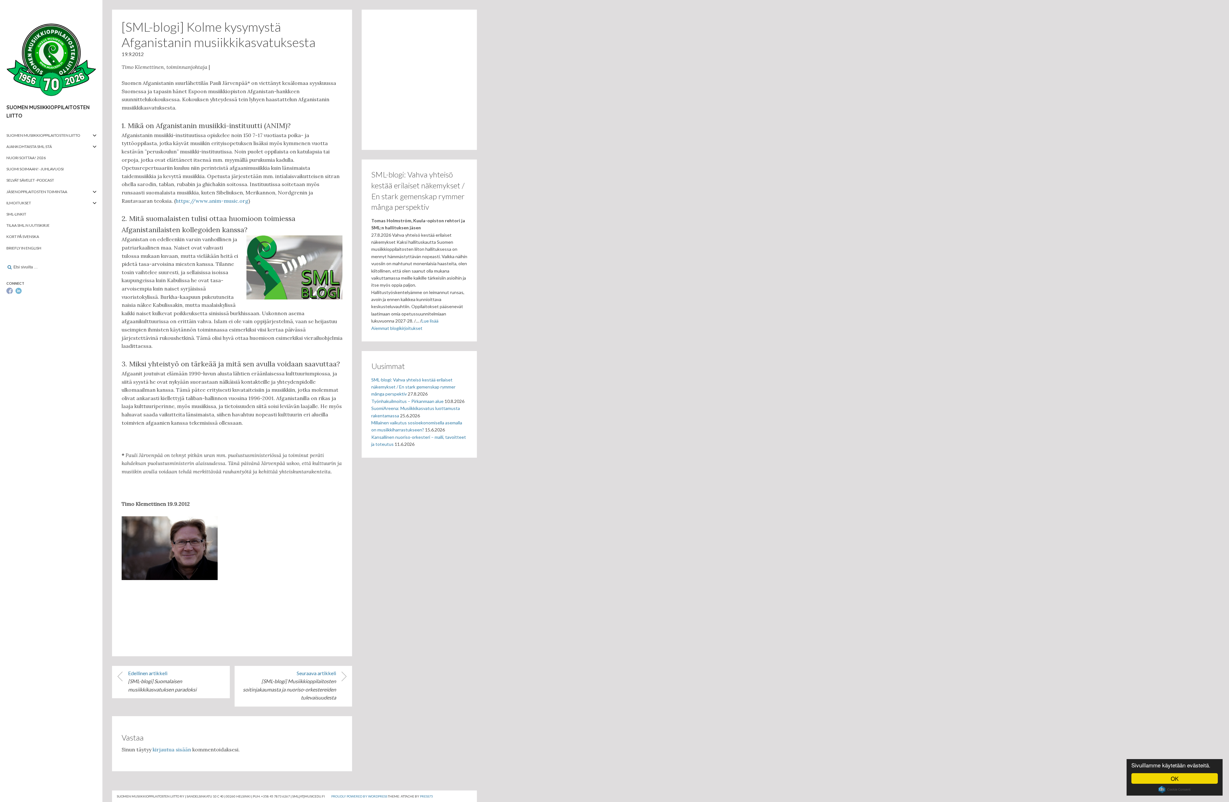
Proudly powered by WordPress (359, 796)
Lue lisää (430, 320)
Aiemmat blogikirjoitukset (396, 328)
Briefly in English (23, 248)
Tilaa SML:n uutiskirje (28, 225)
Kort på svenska (22, 236)
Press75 (426, 796)
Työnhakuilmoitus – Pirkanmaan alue (407, 401)
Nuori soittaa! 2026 (26, 157)
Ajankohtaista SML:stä (29, 146)
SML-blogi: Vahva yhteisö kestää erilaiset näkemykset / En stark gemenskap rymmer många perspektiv (413, 387)
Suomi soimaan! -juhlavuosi (35, 169)
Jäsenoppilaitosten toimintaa (36, 191)
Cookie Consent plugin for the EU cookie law (1175, 789)
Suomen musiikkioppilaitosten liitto (43, 135)
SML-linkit (16, 214)
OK (1174, 778)
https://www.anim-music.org (212, 201)
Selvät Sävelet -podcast (30, 180)
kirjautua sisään (172, 749)
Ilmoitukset (18, 203)
